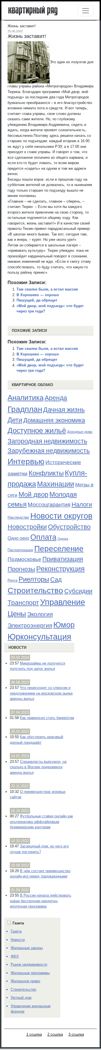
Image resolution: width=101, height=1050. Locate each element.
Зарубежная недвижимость (49, 450)
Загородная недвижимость (47, 441)
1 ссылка (34, 1034)
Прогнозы (21, 569)
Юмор (64, 625)
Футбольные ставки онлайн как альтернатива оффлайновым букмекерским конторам (41, 821)
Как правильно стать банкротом (47, 718)
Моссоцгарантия (49, 505)
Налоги (82, 504)
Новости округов (61, 515)
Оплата (43, 537)
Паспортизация (20, 550)
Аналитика (25, 397)
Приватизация (62, 559)
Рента (12, 580)
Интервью (26, 461)
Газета (16, 931)
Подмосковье (24, 559)
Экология (40, 614)
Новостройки (27, 526)
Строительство (35, 590)
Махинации (55, 484)
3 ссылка (76, 1034)
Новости (17, 647)
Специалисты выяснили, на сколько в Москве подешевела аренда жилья (38, 767)
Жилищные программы (30, 973)
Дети (15, 420)
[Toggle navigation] (85, 10)
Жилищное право (25, 981)
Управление (62, 602)
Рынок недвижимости (29, 964)
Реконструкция (60, 569)
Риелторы (34, 579)
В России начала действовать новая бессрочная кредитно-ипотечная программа (40, 900)
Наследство (18, 517)
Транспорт (23, 602)
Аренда (56, 398)
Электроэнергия (30, 625)
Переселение (59, 548)
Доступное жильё (37, 430)
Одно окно (18, 538)
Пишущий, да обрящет (37, 300)
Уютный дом (21, 997)
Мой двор (33, 494)
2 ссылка (55, 1034)
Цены (17, 613)
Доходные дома (79, 432)
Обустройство (69, 526)
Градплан (25, 409)
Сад (56, 579)
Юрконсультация (39, 636)
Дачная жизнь (64, 409)
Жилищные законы (27, 948)
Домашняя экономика (54, 420)
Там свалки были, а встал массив (47, 289)
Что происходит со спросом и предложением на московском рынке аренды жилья (41, 693)
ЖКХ (15, 956)
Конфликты (46, 473)
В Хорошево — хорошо (38, 295)
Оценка (63, 538)
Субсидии (78, 591)
